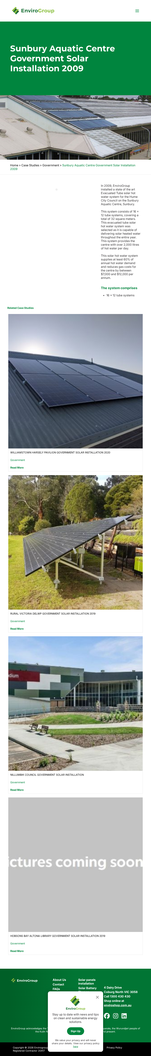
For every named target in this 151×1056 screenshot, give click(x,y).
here (75, 1046)
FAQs (56, 989)
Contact (58, 984)
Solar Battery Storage (87, 990)
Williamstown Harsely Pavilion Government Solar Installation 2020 (60, 452)
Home (14, 165)
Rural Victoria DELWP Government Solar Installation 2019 (53, 613)
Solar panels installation (87, 981)
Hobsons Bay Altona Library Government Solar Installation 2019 (57, 935)
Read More (17, 467)
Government (50, 165)
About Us (59, 980)
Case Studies (30, 165)
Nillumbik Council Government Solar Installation (47, 774)
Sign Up (75, 1031)
